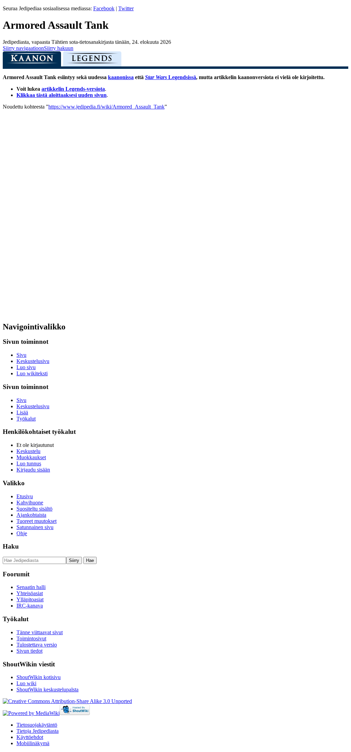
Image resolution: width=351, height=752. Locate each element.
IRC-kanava (29, 606)
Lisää (22, 412)
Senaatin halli (31, 587)
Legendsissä (170, 77)
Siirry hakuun (58, 48)
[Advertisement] (54, 212)
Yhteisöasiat (29, 593)
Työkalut (26, 419)
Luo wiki (26, 683)
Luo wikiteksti (32, 373)
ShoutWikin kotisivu (38, 677)
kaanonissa (121, 77)
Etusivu (24, 496)
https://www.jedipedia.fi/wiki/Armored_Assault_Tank (106, 107)
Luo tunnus (28, 463)
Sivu (21, 355)
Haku (11, 546)
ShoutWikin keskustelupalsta (47, 689)
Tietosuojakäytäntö (36, 725)
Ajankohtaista (31, 515)
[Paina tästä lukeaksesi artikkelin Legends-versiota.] (92, 60)
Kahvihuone (29, 502)
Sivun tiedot (29, 651)
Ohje (21, 533)
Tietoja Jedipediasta (37, 731)
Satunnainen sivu (34, 527)
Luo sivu (26, 367)
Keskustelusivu (32, 361)
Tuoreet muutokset (36, 521)
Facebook (103, 8)
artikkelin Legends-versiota (73, 89)
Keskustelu (28, 451)
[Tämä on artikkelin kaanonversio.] (32, 60)
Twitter (126, 8)
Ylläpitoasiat (30, 599)
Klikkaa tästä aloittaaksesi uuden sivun (61, 95)
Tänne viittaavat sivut (39, 632)
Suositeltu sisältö (34, 509)
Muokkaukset (31, 457)
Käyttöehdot (29, 737)
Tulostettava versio (36, 645)
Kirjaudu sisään (33, 470)
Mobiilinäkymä (32, 743)
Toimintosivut (31, 638)
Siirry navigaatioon (23, 48)
